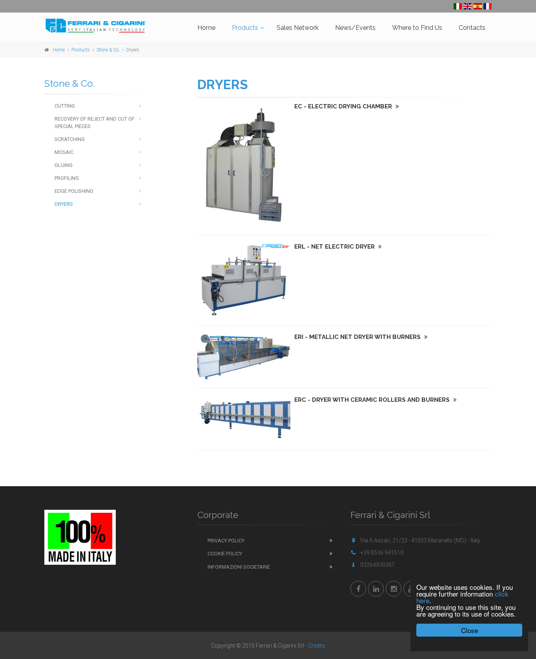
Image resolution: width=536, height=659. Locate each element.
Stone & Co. (108, 50)
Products (245, 27)
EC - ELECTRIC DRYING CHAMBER (344, 106)
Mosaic (64, 152)
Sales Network (298, 27)
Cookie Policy (225, 553)
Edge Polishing (74, 191)
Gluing (64, 165)
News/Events (355, 27)
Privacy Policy (226, 541)
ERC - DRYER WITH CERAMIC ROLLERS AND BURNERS (372, 399)
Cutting (65, 106)
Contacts (472, 27)
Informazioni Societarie (239, 567)
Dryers (64, 204)
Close (469, 630)
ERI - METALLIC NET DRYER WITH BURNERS (358, 336)
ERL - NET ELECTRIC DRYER (335, 246)
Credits (316, 646)
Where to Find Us (417, 27)
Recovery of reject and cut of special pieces (95, 122)
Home (206, 27)
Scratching (70, 139)
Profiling (67, 178)
